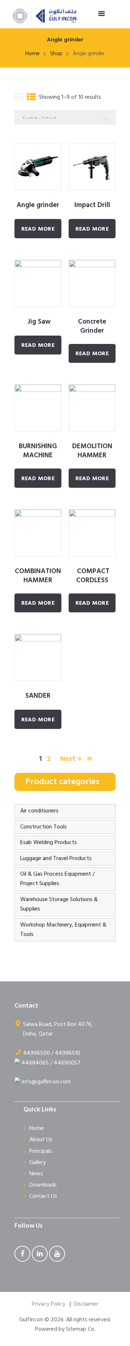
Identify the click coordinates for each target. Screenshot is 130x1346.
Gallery (37, 1162)
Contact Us (43, 1196)
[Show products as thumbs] (18, 98)
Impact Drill (92, 205)
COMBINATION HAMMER (38, 576)
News (36, 1174)
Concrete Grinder (92, 326)
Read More (38, 229)
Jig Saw (38, 321)
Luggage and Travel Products (56, 858)
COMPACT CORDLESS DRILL (92, 580)
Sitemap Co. (80, 1329)
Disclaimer (86, 1304)
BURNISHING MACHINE (38, 451)
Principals (40, 1151)
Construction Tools (43, 827)
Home (32, 53)
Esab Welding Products (48, 842)
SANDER (38, 695)
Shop (56, 53)
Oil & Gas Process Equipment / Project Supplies (57, 878)
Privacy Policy (48, 1304)
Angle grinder (38, 205)
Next (67, 759)
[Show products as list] (31, 98)
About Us (40, 1139)
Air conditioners (39, 811)
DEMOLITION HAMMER (92, 451)
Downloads (43, 1185)
